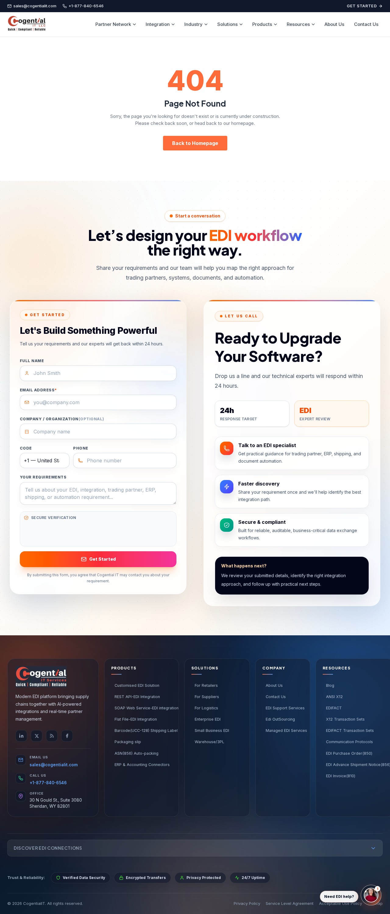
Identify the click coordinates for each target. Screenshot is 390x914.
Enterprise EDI (208, 719)
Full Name (32, 360)
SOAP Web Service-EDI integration (143, 708)
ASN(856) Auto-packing (136, 753)
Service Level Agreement (290, 903)
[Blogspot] (52, 736)
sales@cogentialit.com (54, 764)
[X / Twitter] (36, 736)
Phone (80, 448)
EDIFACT (334, 708)
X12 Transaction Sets (345, 719)
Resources (298, 24)
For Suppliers (207, 696)
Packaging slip (128, 741)
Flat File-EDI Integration (136, 719)
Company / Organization (62, 419)
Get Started (362, 5)
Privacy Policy (247, 903)
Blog (330, 685)
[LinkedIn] (21, 736)
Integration (158, 24)
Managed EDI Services (284, 730)
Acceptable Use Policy (340, 903)
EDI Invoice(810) (340, 776)
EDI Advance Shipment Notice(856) (356, 764)
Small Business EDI (212, 730)
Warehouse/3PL (209, 741)
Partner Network (113, 24)
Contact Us (366, 24)
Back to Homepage (195, 143)
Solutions (227, 24)
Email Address (38, 390)
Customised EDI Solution (137, 685)
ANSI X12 (334, 696)
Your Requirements (43, 477)
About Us (334, 24)
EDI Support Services (284, 708)
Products (262, 24)
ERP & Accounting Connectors (142, 764)
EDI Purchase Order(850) (349, 753)
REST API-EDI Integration (137, 696)
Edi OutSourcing (280, 719)
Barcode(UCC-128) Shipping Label (143, 730)
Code (26, 448)
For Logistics (206, 708)
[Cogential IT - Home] (26, 24)
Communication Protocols (349, 741)
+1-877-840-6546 (48, 782)
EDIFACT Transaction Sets (350, 730)
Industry (193, 24)
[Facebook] (67, 736)
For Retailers (206, 685)
